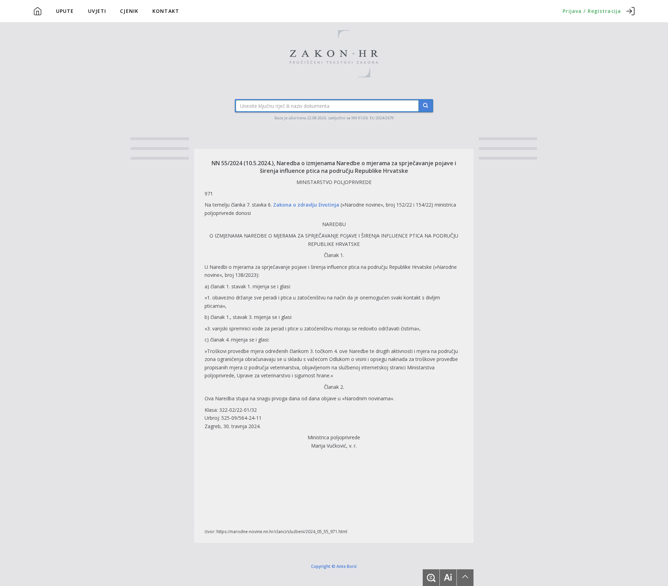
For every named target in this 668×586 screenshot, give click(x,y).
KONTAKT (165, 11)
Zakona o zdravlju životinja (306, 204)
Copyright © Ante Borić (334, 566)
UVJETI (97, 11)
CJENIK (129, 11)
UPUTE (65, 11)
